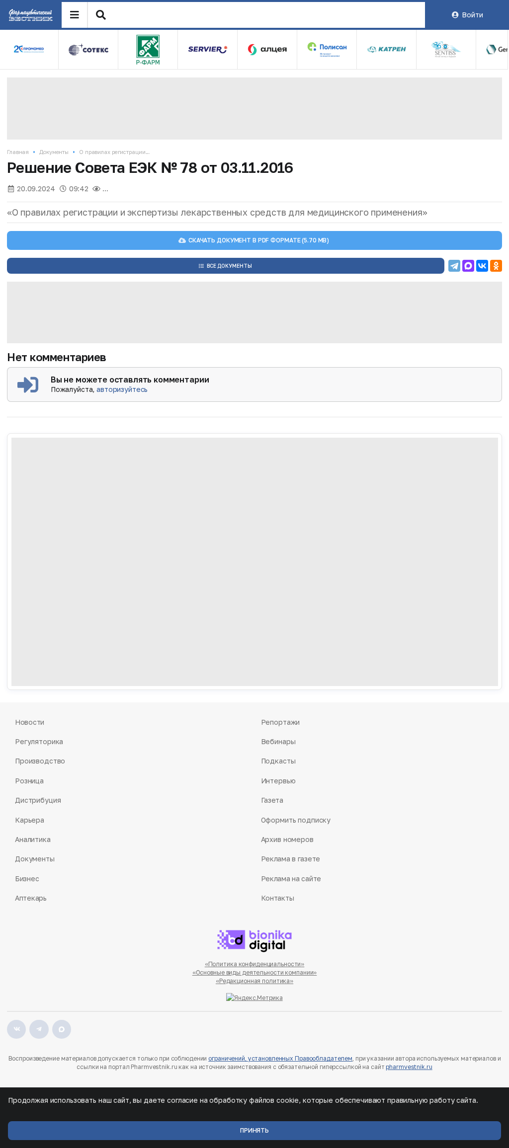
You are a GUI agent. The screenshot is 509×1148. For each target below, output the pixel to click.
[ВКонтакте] (482, 266)
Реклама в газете (291, 858)
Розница (29, 780)
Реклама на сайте (291, 878)
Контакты (277, 898)
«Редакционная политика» (254, 981)
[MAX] (468, 266)
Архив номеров (287, 839)
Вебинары (278, 741)
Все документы (229, 266)
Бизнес (27, 878)
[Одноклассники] (496, 266)
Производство (40, 761)
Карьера (29, 820)
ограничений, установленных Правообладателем (280, 1058)
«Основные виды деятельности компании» (254, 972)
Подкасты (278, 761)
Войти (472, 14)
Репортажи (280, 722)
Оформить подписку (296, 820)
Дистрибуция (38, 800)
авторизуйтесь (122, 389)
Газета (272, 800)
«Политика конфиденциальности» (255, 964)
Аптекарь (31, 898)
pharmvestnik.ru (409, 1067)
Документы (54, 152)
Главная (18, 152)
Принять (254, 1130)
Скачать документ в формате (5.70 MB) (258, 240)
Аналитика (33, 839)
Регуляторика (39, 741)
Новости (29, 722)
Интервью (278, 780)
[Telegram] (454, 266)
